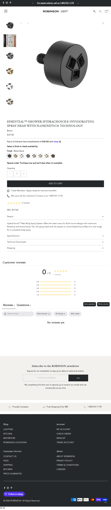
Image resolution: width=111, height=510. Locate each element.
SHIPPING (8, 465)
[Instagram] (6, 3)
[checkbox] (75, 313)
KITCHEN (7, 434)
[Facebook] (3, 3)
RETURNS (7, 470)
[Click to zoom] (103, 23)
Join (78, 378)
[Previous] (33, 3)
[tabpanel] (56, 331)
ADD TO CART (55, 184)
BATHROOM (9, 438)
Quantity (11, 168)
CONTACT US (9, 457)
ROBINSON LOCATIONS (15, 443)
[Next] (78, 3)
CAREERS (61, 470)
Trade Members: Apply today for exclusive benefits (33, 191)
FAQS (6, 461)
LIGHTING (8, 430)
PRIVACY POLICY (65, 461)
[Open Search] (94, 11)
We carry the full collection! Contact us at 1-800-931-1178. (37, 196)
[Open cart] (106, 11)
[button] (56, 282)
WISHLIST (61, 438)
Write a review (103, 304)
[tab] (24, 305)
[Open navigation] (5, 11)
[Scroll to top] (105, 502)
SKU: (9, 210)
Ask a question (89, 304)
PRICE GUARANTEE (12, 474)
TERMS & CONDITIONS (68, 465)
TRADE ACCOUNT (65, 443)
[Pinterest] (10, 3)
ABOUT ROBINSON (66, 457)
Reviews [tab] (9, 305)
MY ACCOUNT (63, 430)
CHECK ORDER (64, 434)
